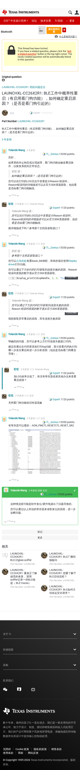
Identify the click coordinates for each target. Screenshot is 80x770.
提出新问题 (64, 30)
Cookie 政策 (22, 749)
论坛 (34, 20)
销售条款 (56, 749)
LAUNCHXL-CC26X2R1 (31, 121)
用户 (76, 12)
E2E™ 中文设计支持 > (16, 20)
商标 (20, 752)
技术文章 (46, 20)
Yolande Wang (16, 150)
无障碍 (7, 749)
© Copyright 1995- (16, 759)
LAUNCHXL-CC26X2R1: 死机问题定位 (23, 87)
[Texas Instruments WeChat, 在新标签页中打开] (5, 690)
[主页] (20, 12)
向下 (18, 196)
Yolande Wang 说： (23, 211)
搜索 (70, 12)
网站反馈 (33, 752)
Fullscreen (71, 277)
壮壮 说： (17, 171)
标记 (40, 531)
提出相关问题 (54, 30)
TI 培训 (59, 20)
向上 (10, 196)
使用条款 (8, 752)
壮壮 (12, 113)
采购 (5, 665)
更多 (72, 20)
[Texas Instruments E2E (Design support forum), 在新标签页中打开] (19, 690)
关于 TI (7, 634)
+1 (74, 490)
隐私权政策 (40, 749)
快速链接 (8, 649)
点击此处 (21, 260)
